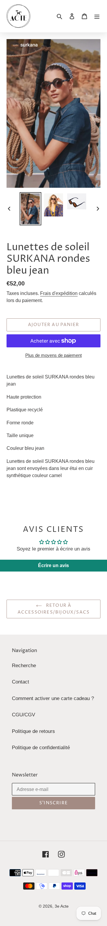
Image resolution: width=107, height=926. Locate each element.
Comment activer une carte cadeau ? (53, 698)
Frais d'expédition (59, 293)
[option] (30, 209)
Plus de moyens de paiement (53, 355)
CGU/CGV (23, 715)
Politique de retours (33, 731)
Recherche (24, 665)
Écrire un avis (53, 565)
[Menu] (97, 16)
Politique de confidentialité (41, 747)
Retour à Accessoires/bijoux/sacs (54, 608)
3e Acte (62, 906)
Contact (20, 682)
